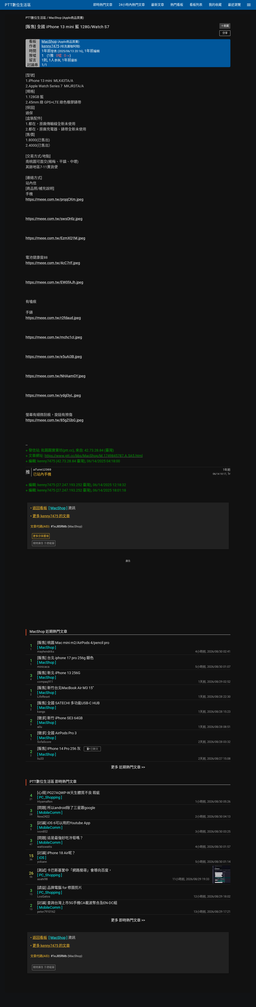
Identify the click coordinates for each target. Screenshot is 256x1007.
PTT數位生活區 (36, 18)
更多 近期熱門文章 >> (128, 767)
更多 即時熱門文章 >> (128, 920)
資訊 (52, 508)
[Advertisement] (128, 592)
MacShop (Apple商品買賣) (66, 18)
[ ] (46, 647)
